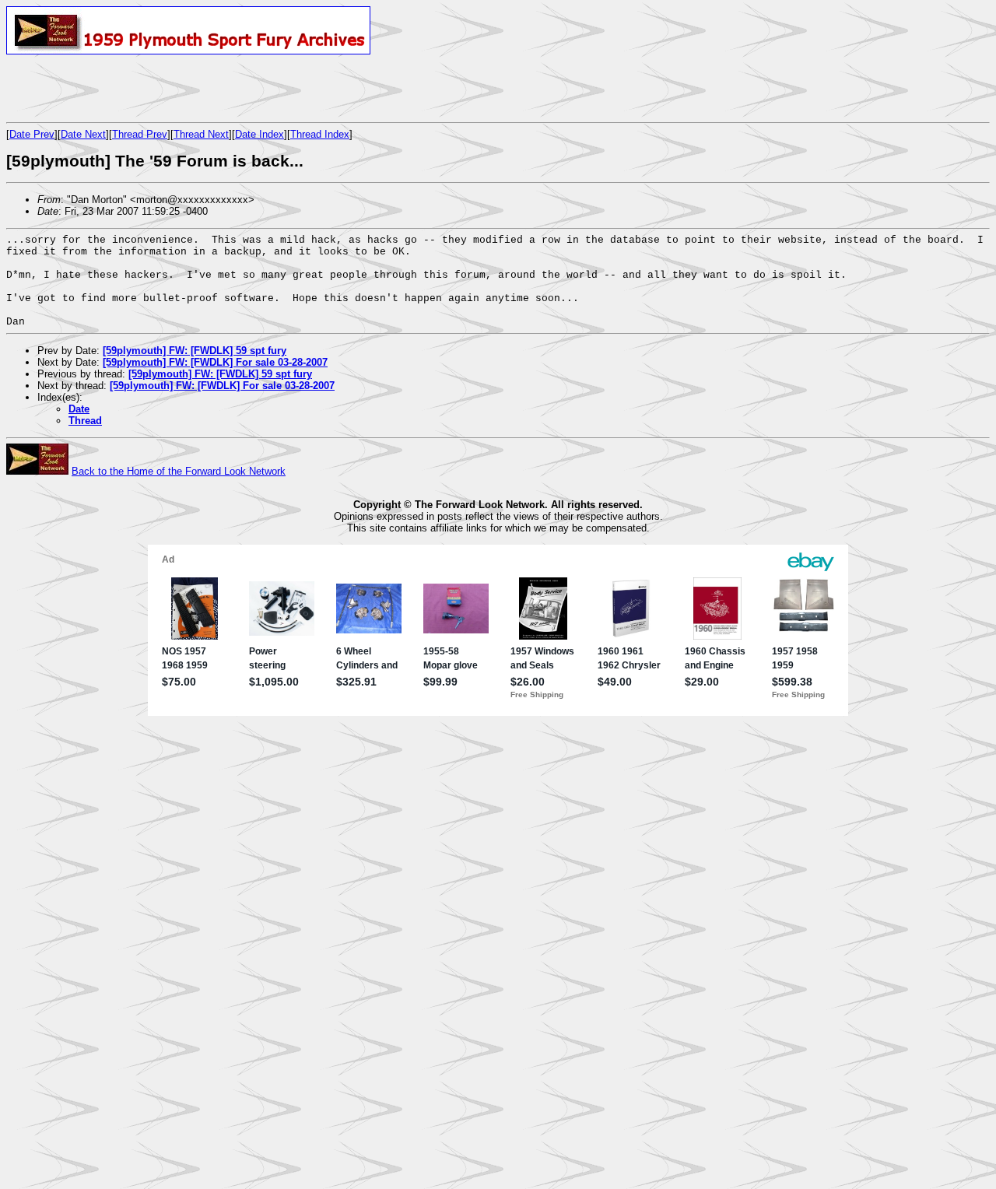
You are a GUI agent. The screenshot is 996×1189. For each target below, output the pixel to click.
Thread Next (201, 134)
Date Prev (31, 134)
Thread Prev (139, 134)
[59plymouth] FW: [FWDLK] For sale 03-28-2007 (215, 362)
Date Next (83, 134)
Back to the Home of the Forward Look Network (179, 471)
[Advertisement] (188, 88)
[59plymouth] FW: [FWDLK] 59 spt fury (194, 350)
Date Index (259, 134)
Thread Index (319, 134)
